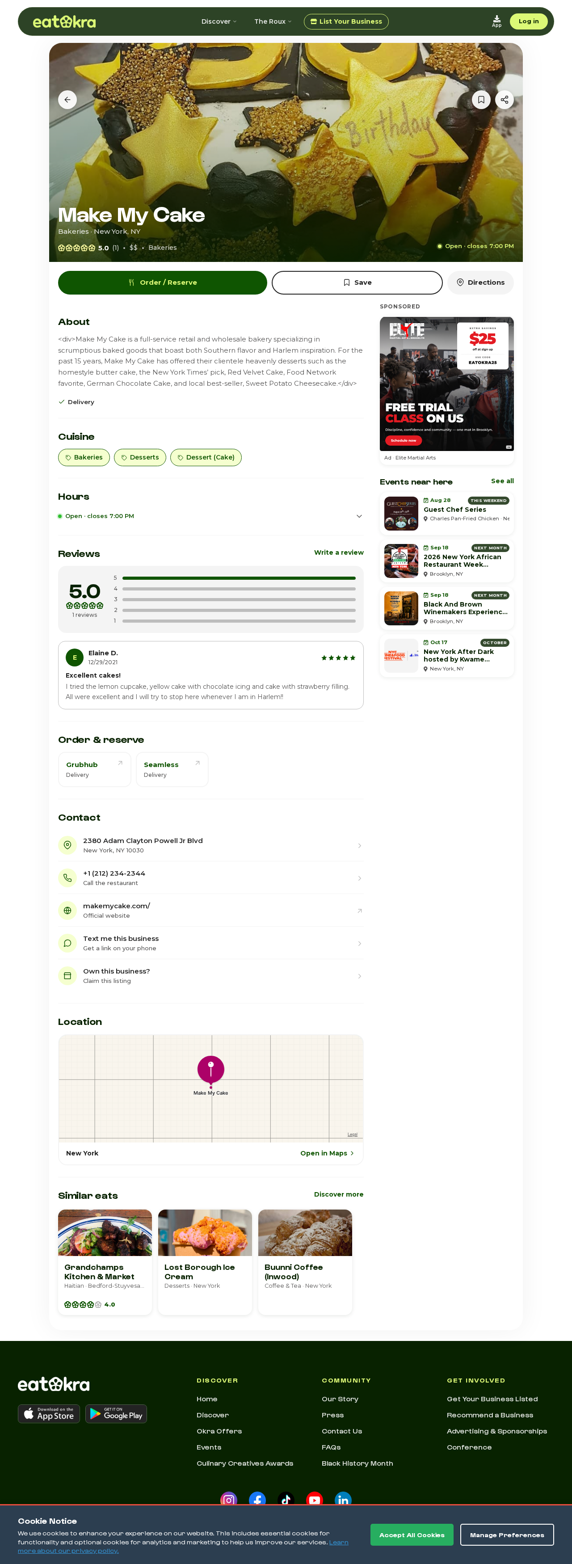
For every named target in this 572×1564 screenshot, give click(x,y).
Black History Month (357, 1463)
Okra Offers (219, 1431)
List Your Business (351, 21)
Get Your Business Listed (492, 1399)
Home (207, 1399)
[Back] (67, 99)
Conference (469, 1447)
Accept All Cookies (412, 1535)
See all (502, 481)
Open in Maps (323, 1153)
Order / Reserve (168, 282)
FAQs (331, 1447)
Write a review (339, 552)
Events (209, 1447)
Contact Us (342, 1431)
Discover (216, 21)
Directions (486, 282)
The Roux (270, 21)
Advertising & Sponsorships (497, 1431)
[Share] (504, 99)
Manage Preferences (507, 1535)
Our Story (340, 1399)
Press (333, 1415)
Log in (529, 21)
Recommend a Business (490, 1415)
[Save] (481, 99)
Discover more (339, 1194)
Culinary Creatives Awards (245, 1463)
